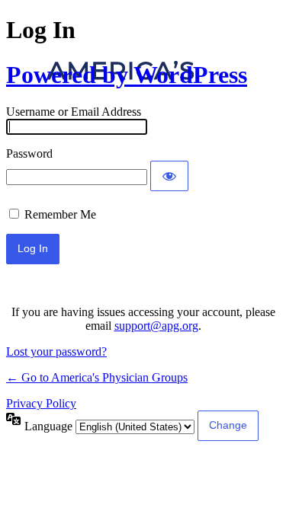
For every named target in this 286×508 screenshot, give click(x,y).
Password (29, 153)
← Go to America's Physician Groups (97, 377)
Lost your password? (56, 351)
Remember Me (60, 214)
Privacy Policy (41, 403)
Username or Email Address (73, 111)
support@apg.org (156, 325)
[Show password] (169, 176)
